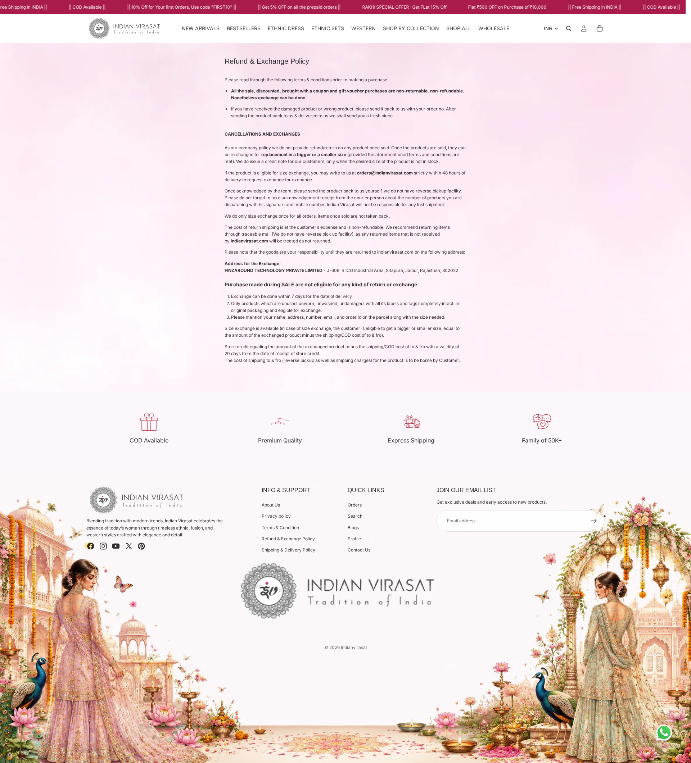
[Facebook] (90, 546)
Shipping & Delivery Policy (288, 550)
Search (355, 516)
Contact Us (359, 550)
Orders (355, 505)
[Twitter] (129, 546)
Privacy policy (276, 516)
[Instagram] (103, 546)
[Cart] (600, 28)
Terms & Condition (280, 527)
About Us (271, 505)
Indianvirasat (354, 647)
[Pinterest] (141, 546)
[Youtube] (116, 546)
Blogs (353, 527)
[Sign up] (593, 520)
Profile (354, 538)
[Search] (569, 28)
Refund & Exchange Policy (288, 538)
